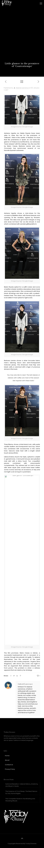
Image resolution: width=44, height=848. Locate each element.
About (7, 760)
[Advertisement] (22, 39)
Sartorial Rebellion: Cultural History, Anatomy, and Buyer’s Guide (21, 785)
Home (7, 756)
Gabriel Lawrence (22, 88)
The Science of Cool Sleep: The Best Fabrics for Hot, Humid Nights (21, 792)
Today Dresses (30, 843)
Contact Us (9, 765)
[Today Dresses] (7, 3)
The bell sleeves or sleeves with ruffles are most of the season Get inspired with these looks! (24, 378)
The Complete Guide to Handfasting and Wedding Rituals (20, 800)
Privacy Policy (10, 769)
